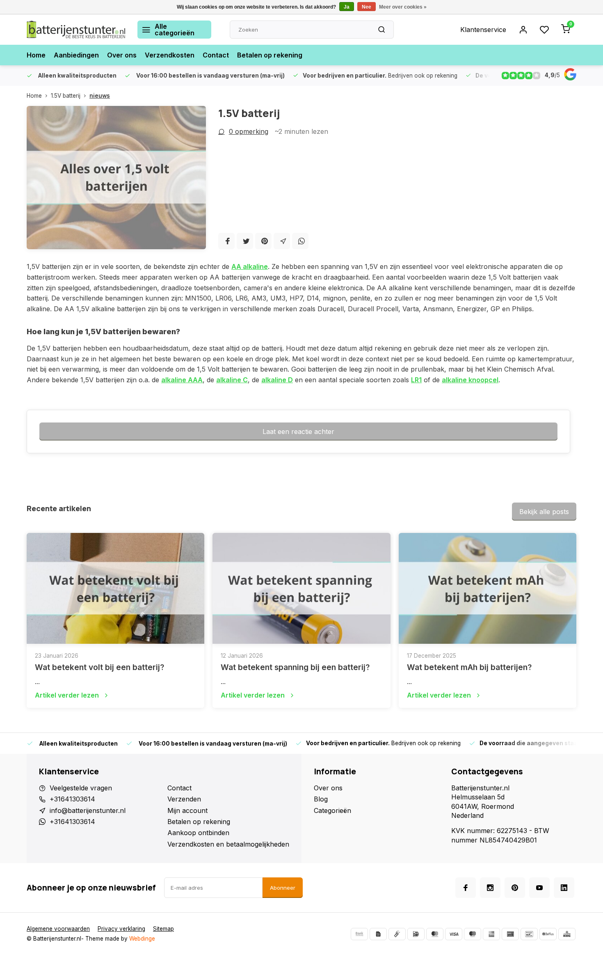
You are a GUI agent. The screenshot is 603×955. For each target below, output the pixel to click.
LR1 (416, 380)
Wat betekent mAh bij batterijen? (469, 667)
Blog (321, 799)
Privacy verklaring (121, 928)
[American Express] (491, 934)
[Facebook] (226, 241)
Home (36, 55)
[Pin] (510, 934)
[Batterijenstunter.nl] (76, 29)
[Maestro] (472, 934)
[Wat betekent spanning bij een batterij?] (301, 588)
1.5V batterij (65, 95)
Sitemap (163, 928)
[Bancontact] (529, 934)
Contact (216, 55)
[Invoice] (378, 934)
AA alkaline (249, 266)
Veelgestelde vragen (81, 788)
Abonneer (282, 887)
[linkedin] (564, 887)
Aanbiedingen (76, 55)
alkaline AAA (182, 380)
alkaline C (232, 380)
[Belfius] (548, 934)
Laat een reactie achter (298, 431)
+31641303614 (72, 799)
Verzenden (184, 799)
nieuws (99, 95)
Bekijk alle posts (544, 511)
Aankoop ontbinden (198, 833)
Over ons (122, 55)
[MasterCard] (434, 934)
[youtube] (539, 887)
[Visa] (453, 934)
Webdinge (142, 938)
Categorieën (332, 810)
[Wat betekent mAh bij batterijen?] (487, 588)
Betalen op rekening (269, 55)
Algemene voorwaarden (58, 928)
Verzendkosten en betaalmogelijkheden (228, 844)
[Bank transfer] (359, 934)
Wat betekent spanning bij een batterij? (295, 667)
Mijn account (187, 810)
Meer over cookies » (403, 7)
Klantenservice (483, 29)
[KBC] (567, 934)
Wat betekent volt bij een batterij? (99, 667)
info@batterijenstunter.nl (88, 810)
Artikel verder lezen (67, 695)
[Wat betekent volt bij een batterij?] (115, 588)
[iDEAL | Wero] (416, 934)
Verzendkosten (169, 55)
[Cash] (397, 934)
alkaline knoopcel (470, 380)
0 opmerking (248, 131)
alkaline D (277, 380)
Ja (346, 7)
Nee (366, 7)
